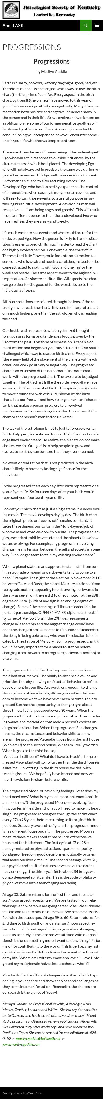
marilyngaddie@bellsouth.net (38, 1038)
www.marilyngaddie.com (21, 1044)
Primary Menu (97, 25)
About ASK (13, 25)
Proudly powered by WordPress (22, 1093)
